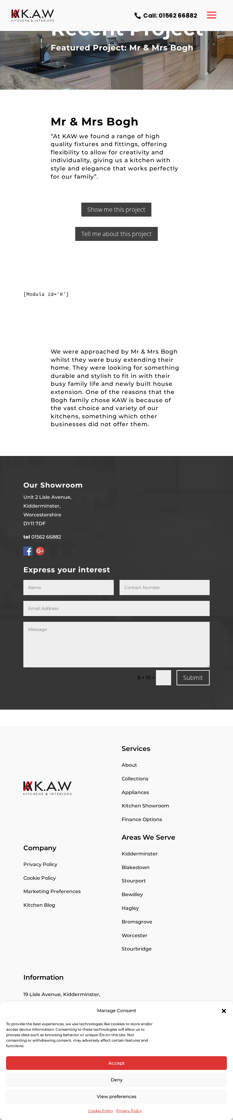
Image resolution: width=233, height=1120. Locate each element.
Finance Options (142, 819)
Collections (135, 779)
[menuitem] (166, 16)
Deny (117, 1080)
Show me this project (116, 209)
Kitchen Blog (39, 905)
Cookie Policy (100, 1110)
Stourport (134, 881)
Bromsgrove (137, 922)
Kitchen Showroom (145, 806)
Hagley (130, 908)
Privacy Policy (129, 1110)
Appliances (135, 792)
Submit (193, 677)
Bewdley (132, 894)
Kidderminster (140, 854)
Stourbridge (137, 949)
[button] (224, 1011)
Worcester (134, 935)
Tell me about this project (116, 234)
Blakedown (136, 867)
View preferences (117, 1096)
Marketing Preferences (52, 891)
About (129, 765)
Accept (116, 1063)
